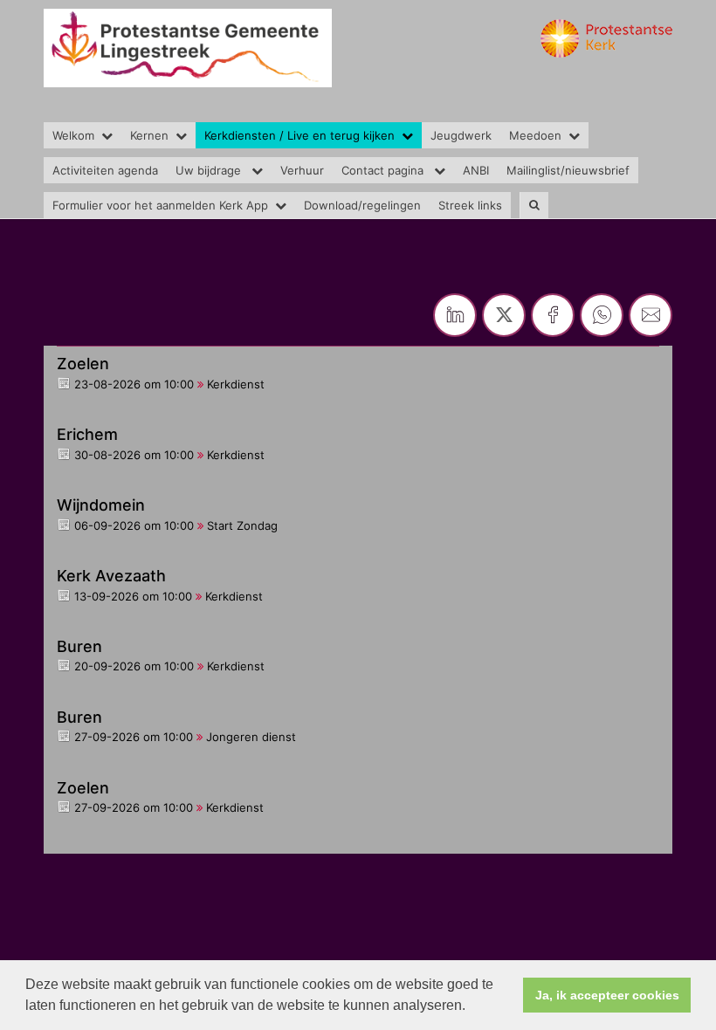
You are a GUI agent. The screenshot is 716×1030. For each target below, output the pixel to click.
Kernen (149, 135)
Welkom (73, 135)
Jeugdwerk (461, 135)
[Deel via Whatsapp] (601, 315)
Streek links (470, 205)
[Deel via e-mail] (650, 315)
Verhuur (302, 170)
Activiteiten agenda (105, 170)
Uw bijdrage (210, 170)
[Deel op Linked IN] (455, 315)
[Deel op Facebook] (553, 315)
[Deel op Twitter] (504, 315)
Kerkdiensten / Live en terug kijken (299, 135)
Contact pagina (384, 170)
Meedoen (535, 135)
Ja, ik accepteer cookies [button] (607, 995)
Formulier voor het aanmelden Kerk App (160, 205)
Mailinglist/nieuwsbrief (568, 170)
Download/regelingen (362, 205)
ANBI (476, 170)
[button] (471, 1007)
